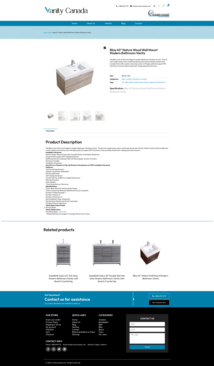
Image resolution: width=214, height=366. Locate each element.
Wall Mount (161, 82)
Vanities (108, 23)
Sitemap (75, 334)
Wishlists (50, 329)
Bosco (101, 329)
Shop (50, 32)
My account (51, 327)
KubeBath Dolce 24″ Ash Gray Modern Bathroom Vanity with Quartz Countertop (63, 278)
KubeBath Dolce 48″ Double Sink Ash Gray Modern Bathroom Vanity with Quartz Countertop (107, 278)
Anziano (102, 320)
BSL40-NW (133, 82)
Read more (63, 285)
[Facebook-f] (48, 349)
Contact (138, 23)
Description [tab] (50, 131)
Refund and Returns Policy (83, 332)
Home (74, 23)
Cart (48, 332)
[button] (154, 6)
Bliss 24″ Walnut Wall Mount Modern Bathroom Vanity (150, 277)
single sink (152, 82)
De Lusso (103, 334)
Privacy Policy (52, 322)
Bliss (123, 79)
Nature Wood (143, 82)
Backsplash (103, 322)
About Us (91, 23)
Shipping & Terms (53, 324)
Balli (100, 324)
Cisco (101, 332)
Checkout (50, 334)
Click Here (63, 212)
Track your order (53, 320)
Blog (123, 23)
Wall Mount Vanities (139, 79)
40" (123, 82)
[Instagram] (53, 349)
